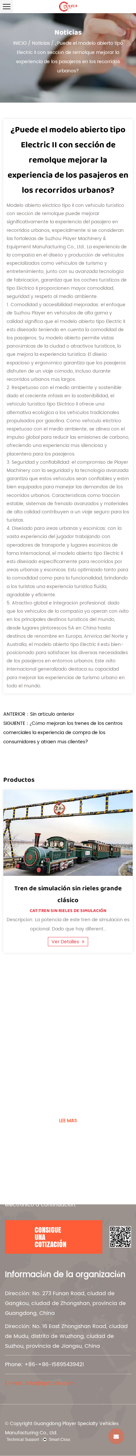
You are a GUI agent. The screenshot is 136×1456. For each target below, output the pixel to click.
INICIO (20, 43)
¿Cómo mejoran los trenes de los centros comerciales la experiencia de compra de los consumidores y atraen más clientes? (62, 733)
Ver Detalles (65, 942)
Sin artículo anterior (52, 714)
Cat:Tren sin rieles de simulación (68, 910)
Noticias (41, 43)
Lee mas (68, 1120)
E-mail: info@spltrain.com (39, 1383)
